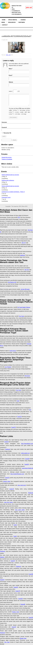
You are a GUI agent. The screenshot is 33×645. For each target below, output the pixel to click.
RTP (19, 217)
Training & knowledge (7, 159)
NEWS (3, 22)
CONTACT (5, 25)
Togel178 (19, 416)
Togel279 (12, 560)
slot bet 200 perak (25, 289)
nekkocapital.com (25, 453)
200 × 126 (8, 54)
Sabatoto (2, 557)
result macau (13, 350)
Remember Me (7, 133)
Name (11, 68)
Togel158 (27, 458)
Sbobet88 (22, 604)
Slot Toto (26, 269)
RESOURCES (12, 22)
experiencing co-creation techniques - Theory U (13, 191)
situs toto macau (8, 502)
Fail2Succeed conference (8, 180)
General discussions (7, 157)
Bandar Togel (15, 611)
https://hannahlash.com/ (27, 443)
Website (11, 82)
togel (18, 400)
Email (11, 75)
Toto (30, 409)
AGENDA (23, 19)
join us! (29, 7)
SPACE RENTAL (12, 19)
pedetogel (22, 255)
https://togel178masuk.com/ (17, 474)
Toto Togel (21, 316)
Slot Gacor (27, 375)
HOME (3, 19)
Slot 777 (24, 242)
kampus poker (6, 481)
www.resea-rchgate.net (27, 468)
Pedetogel (7, 449)
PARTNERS (21, 22)
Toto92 (15, 525)
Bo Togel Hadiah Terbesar (24, 307)
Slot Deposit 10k (12, 282)
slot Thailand (8, 367)
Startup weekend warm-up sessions (10, 174)
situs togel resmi (22, 485)
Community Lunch (6, 197)
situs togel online (20, 509)
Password (4, 127)
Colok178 (11, 489)
